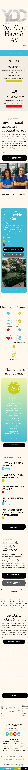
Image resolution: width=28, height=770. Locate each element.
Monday (6, 742)
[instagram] (14, 734)
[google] (11, 734)
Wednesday (7, 746)
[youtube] (18, 734)
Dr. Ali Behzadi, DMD (21, 193)
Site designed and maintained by (11, 764)
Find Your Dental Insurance (14, 575)
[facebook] (7, 734)
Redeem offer (14, 81)
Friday (5, 750)
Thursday (6, 748)
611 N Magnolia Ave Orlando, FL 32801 (14, 729)
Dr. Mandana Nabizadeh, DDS (8, 193)
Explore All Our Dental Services (13, 526)
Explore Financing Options (14, 583)
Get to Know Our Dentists (14, 158)
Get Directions (14, 642)
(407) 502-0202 (14, 725)
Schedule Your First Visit (13, 249)
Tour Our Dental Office (13, 254)
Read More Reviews (14, 445)
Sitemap (20, 759)
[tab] (11, 289)
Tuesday (6, 744)
